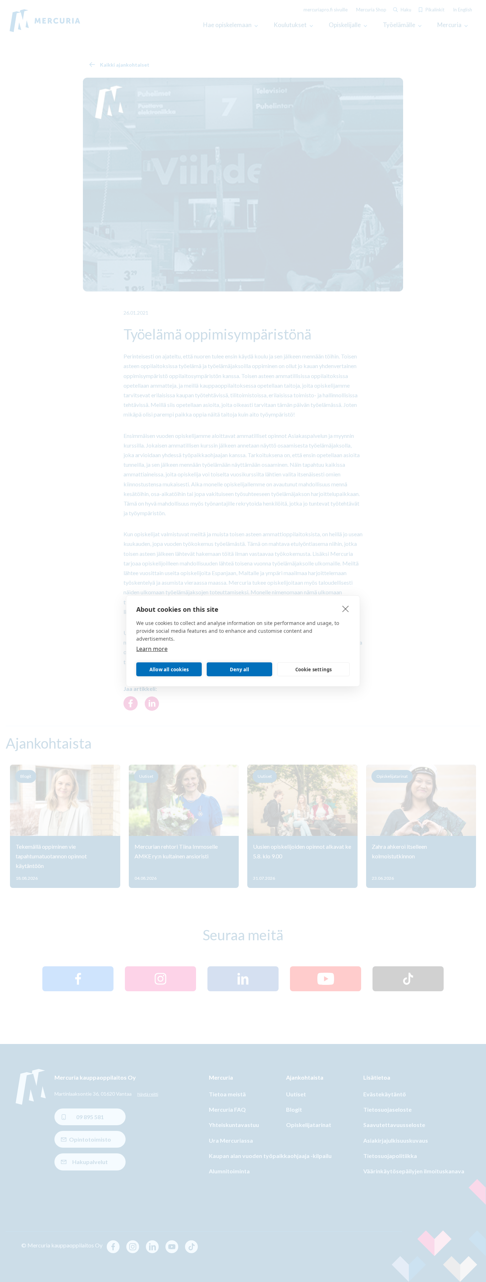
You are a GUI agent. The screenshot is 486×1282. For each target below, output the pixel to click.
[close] (345, 608)
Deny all (239, 669)
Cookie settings (313, 669)
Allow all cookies (169, 669)
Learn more (152, 649)
